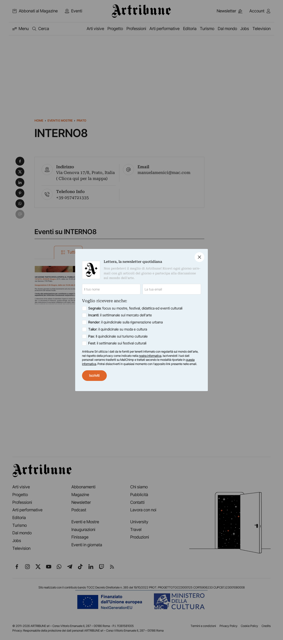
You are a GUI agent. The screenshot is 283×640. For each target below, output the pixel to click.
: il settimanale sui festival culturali (117, 343)
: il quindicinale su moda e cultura (117, 329)
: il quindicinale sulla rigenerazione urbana (125, 322)
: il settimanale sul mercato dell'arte (120, 315)
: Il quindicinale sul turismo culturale (118, 336)
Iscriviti (94, 375)
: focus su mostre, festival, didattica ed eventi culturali (135, 308)
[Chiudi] (199, 257)
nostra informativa (150, 355)
